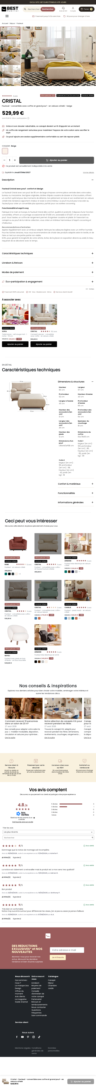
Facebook (17, 1037)
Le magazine (20, 999)
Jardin (51, 988)
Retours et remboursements (39, 1003)
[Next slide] (92, 56)
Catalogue (53, 976)
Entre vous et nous (38, 977)
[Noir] (9, 574)
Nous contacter (39, 1007)
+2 (20, 574)
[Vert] (6, 574)
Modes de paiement (48, 272)
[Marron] (69, 571)
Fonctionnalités (76, 493)
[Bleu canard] (73, 618)
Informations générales (76, 502)
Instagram (33, 1037)
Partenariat (37, 999)
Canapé (51, 980)
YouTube (22, 1037)
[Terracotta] (39, 618)
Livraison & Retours (48, 262)
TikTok (39, 1037)
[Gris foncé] (13, 574)
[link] (48, 2)
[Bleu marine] (73, 571)
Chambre (52, 985)
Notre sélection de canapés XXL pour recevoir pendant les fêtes (63, 722)
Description (48, 179)
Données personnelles (54, 1049)
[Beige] (16, 574)
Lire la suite (10, 737)
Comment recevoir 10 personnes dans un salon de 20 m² (21, 722)
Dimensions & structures (76, 381)
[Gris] (76, 571)
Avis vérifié (90, 846)
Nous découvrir (22, 976)
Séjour (51, 983)
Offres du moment (19, 992)
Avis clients (20, 996)
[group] (10, 33)
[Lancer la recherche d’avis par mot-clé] (93, 837)
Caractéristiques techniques (48, 253)
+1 (79, 571)
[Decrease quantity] (4, 160)
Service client (21, 1022)
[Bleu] (35, 618)
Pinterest (28, 1037)
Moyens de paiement (36, 987)
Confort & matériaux (76, 483)
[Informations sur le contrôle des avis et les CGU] (34, 818)
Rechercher (47, 9)
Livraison (35, 983)
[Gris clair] (69, 618)
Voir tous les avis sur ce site (22, 822)
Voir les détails (88, 172)
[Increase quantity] (15, 160)
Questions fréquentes (37, 1011)
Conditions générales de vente (37, 1051)
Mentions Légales (23, 1048)
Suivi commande (39, 1015)
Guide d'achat (21, 1002)
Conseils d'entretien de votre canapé (38, 994)
